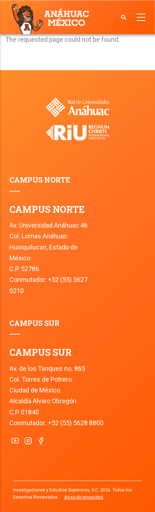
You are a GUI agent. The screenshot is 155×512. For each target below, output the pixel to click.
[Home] (51, 18)
